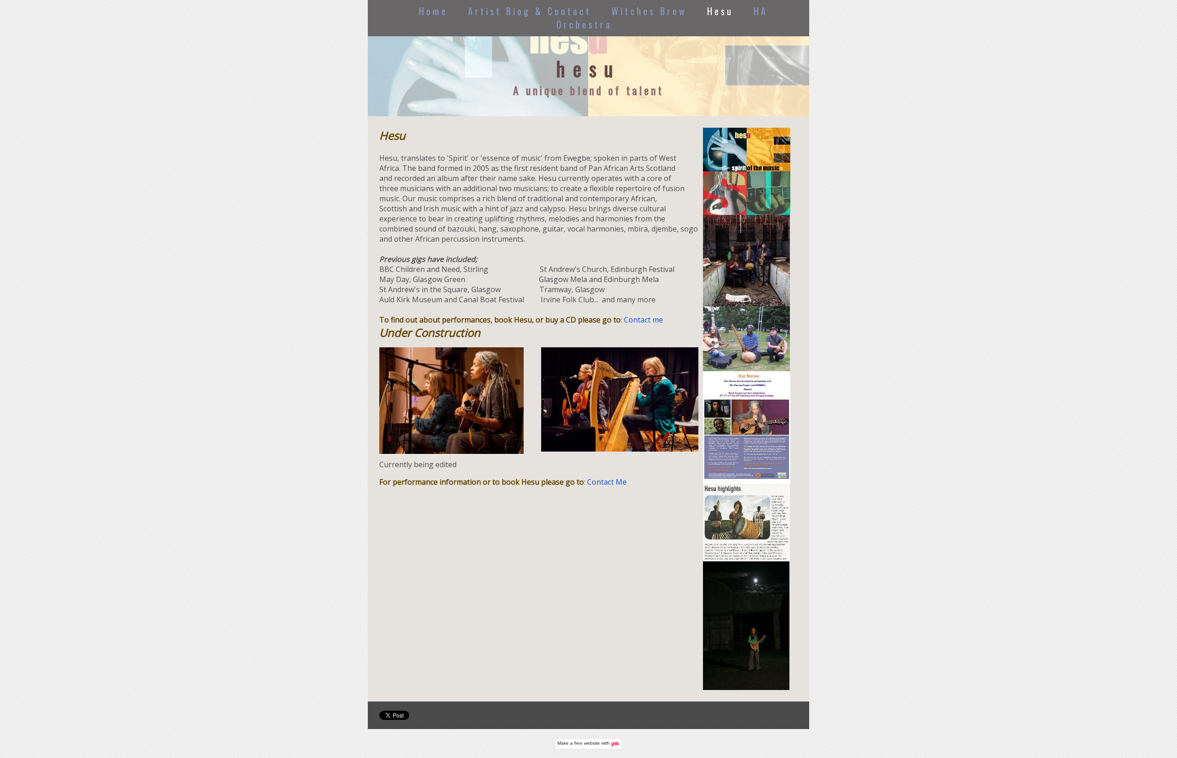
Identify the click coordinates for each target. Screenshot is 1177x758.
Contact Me (607, 482)
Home (433, 11)
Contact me (643, 320)
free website (587, 743)
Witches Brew (649, 11)
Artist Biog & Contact (529, 11)
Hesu (720, 11)
